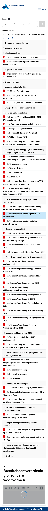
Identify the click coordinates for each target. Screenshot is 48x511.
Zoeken (5, 19)
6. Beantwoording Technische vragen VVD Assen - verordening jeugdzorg (23, 182)
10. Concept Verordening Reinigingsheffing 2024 (23, 319)
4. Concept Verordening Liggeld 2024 (23, 283)
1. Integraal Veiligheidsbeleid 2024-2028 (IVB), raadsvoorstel (22, 118)
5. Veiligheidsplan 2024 (17, 137)
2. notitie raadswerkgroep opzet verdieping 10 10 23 (23, 438)
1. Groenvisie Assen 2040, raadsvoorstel (24, 233)
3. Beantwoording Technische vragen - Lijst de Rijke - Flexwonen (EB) (23, 400)
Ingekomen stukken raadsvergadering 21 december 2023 (22, 75)
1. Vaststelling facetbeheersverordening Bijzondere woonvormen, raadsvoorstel (22, 208)
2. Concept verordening (17, 164)
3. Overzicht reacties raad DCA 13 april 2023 (21, 246)
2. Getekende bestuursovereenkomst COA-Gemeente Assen (23, 393)
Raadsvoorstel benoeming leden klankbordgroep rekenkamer (19, 416)
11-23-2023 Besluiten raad (18, 91)
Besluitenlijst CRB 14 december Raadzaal (24, 103)
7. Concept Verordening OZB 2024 (21, 299)
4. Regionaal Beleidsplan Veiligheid (22, 133)
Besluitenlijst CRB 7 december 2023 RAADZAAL (20, 97)
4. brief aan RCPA (14, 172)
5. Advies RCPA (13, 177)
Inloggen (36, 509)
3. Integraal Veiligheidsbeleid (19, 129)
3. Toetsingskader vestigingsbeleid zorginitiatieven (20, 222)
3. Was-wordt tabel (15, 168)
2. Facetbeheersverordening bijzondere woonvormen (21, 215)
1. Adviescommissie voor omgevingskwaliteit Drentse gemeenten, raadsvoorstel (21, 363)
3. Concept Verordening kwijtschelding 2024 (21, 277)
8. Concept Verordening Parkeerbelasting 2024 (22, 304)
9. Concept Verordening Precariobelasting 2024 (23, 312)
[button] (42, 24)
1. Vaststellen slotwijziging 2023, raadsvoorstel (19, 338)
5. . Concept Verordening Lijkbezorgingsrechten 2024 (15, 288)
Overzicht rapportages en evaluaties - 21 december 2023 (22, 63)
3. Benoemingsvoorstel (17, 374)
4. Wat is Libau (13, 378)
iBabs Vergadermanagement (15, 509)
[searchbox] (20, 24)
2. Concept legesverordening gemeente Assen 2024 (22, 270)
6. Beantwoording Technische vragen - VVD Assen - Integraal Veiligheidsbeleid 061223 (23, 143)
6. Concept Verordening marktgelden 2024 (25, 295)
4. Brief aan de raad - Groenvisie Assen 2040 (26, 252)
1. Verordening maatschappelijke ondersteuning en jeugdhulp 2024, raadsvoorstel (24, 158)
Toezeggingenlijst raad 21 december (22, 57)
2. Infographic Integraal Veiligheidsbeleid (24, 124)
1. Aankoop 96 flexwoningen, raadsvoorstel (25, 388)
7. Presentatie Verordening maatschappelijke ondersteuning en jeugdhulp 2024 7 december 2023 (23, 191)
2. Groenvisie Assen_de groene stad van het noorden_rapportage (22, 239)
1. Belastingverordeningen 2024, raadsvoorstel (19, 262)
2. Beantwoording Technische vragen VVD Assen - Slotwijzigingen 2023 (23, 346)
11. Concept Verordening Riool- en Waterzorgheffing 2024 (19, 326)
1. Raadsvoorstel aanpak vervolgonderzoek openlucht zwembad (23, 431)
